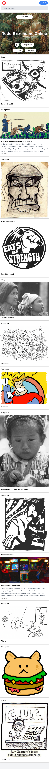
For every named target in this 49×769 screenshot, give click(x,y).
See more (4, 154)
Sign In (43, 3)
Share (3, 700)
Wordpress (5, 110)
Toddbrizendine (7, 555)
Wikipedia (5, 280)
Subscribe (24, 17)
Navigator (5, 159)
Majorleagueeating (8, 221)
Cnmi (3, 57)
